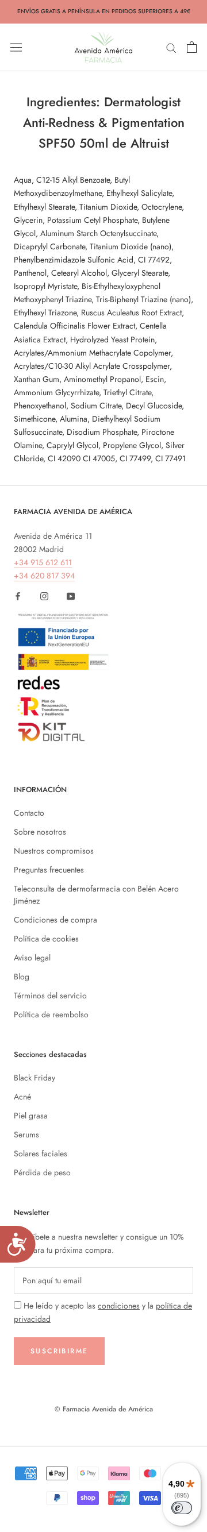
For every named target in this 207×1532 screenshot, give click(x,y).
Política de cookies (46, 938)
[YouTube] (71, 595)
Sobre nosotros (40, 832)
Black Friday (34, 1077)
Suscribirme (59, 1351)
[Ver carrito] (192, 47)
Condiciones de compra (55, 919)
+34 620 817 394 (44, 575)
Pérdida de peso (42, 1172)
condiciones (119, 1305)
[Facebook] (18, 595)
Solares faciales (40, 1153)
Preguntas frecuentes (49, 869)
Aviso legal (32, 957)
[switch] (181, 1508)
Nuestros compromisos (54, 850)
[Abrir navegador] (16, 47)
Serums (26, 1134)
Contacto (29, 813)
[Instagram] (44, 595)
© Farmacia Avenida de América (104, 1409)
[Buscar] (171, 47)
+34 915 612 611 (43, 562)
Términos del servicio (50, 995)
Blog (21, 976)
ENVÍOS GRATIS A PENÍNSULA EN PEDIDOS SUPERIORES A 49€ (103, 11)
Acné (22, 1096)
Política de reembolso (51, 1014)
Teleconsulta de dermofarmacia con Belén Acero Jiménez (96, 894)
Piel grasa (31, 1115)
